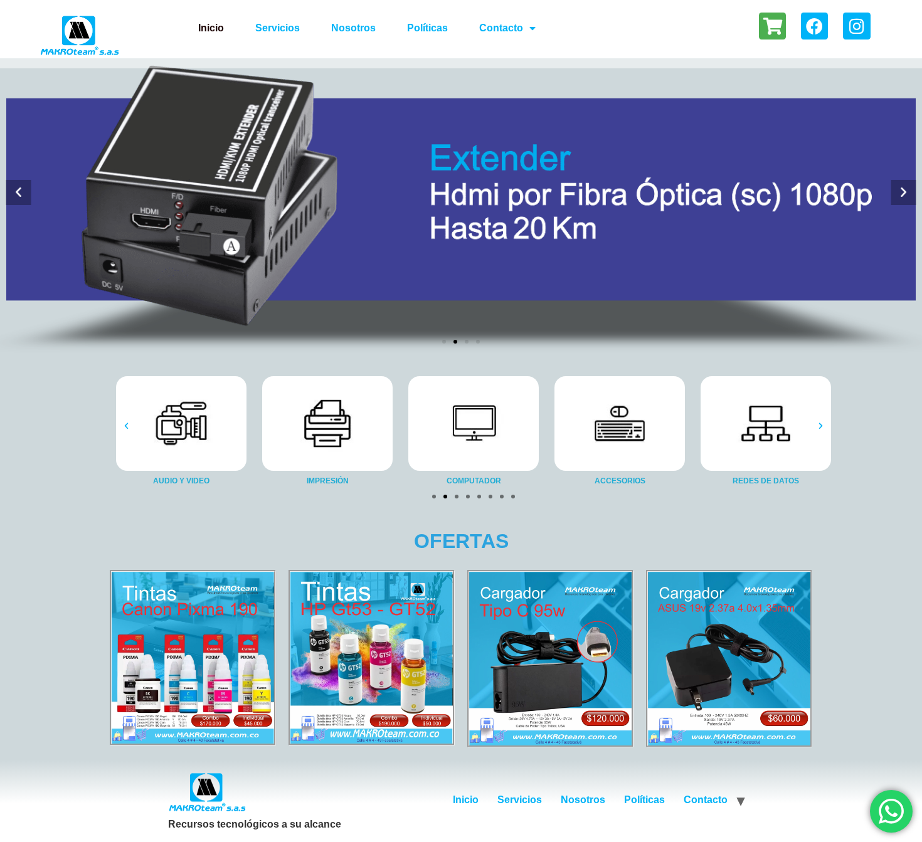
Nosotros (353, 28)
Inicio (211, 28)
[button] (18, 191)
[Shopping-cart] (772, 26)
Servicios (277, 28)
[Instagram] (856, 26)
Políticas (427, 28)
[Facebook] (814, 26)
